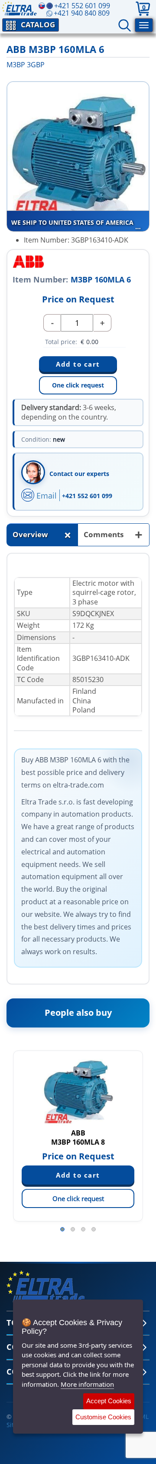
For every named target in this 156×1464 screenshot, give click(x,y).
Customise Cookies (103, 1417)
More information (87, 1384)
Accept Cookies (108, 1401)
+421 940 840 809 (82, 13)
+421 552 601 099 (87, 496)
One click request (78, 385)
